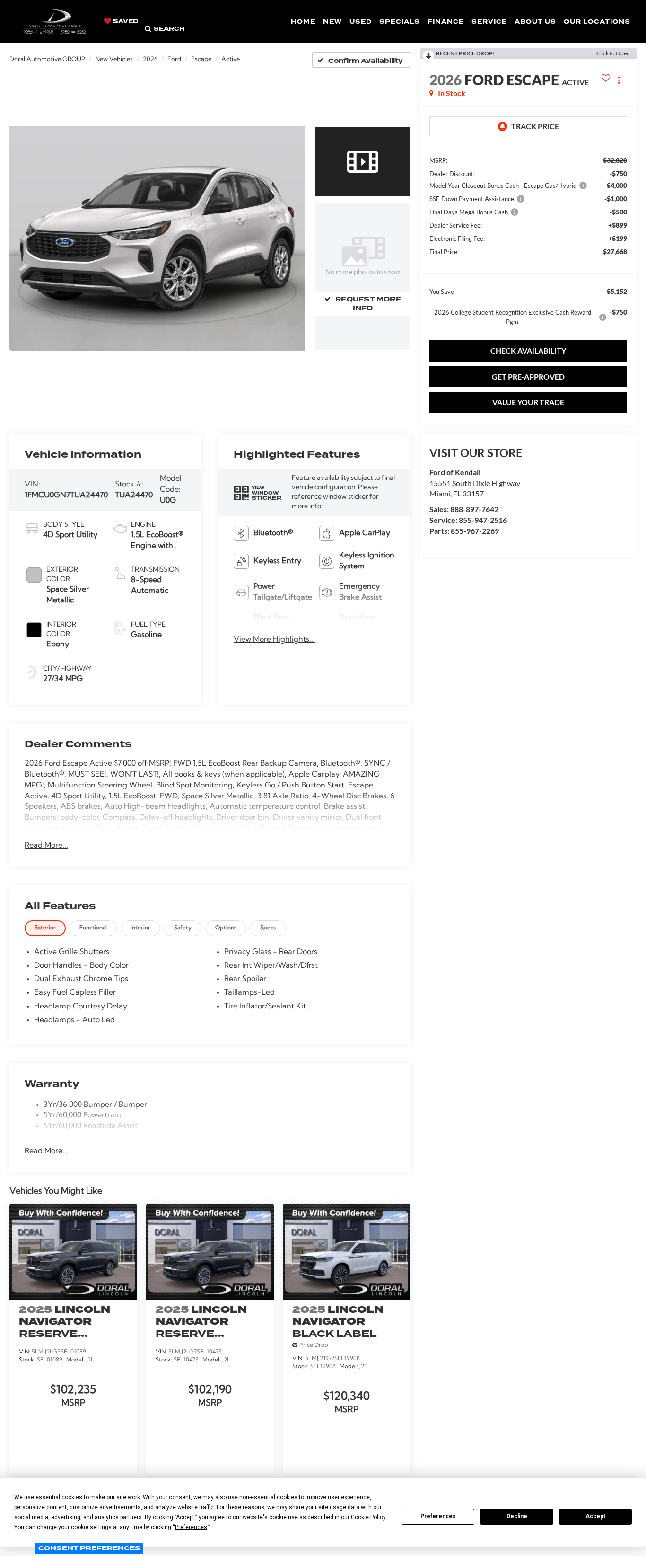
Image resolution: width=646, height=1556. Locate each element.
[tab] (45, 928)
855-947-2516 (483, 519)
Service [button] (489, 22)
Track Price (535, 126)
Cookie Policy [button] (368, 1517)
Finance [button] (446, 22)
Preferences (438, 1516)
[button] (157, 238)
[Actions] (619, 79)
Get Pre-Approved (528, 376)
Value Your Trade (528, 402)
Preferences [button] (191, 1527)
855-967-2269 (475, 530)
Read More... (46, 845)
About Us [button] (535, 22)
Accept (595, 1516)
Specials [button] (399, 22)
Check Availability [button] (528, 350)
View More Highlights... (274, 640)
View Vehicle (73, 1453)
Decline (516, 1516)
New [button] (332, 22)
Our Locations (597, 22)
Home (303, 22)
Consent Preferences (89, 1548)
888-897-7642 (474, 508)
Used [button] (360, 22)
